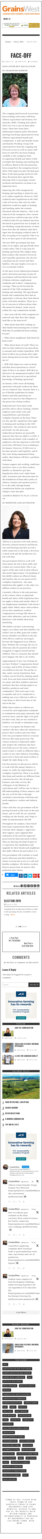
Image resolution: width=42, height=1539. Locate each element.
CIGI (5, 1407)
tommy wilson (22, 61)
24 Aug (33, 1276)
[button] (7, 19)
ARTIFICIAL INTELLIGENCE (12, 1381)
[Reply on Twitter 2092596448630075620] (10, 1235)
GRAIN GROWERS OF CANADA (13, 1437)
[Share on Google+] (28, 885)
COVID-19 (22, 1407)
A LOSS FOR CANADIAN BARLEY (26, 1056)
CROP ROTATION (24, 1415)
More (13, 914)
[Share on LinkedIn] (38, 885)
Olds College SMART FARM (27, 1454)
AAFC (5, 1364)
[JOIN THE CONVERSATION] (8, 1031)
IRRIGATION (27, 1445)
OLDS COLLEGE (8, 1454)
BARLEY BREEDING (9, 1386)
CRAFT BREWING (21, 1411)
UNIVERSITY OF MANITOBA (12, 1466)
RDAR (21, 1458)
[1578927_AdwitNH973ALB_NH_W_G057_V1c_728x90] (21, 25)
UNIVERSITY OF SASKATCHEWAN (14, 1471)
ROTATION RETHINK (12, 1113)
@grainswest (25, 1182)
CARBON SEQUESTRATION (12, 1403)
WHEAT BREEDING (9, 1479)
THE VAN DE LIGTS (12, 1124)
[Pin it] (31, 885)
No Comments (34, 61)
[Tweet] (25, 885)
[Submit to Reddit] (35, 885)
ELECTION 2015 (12, 901)
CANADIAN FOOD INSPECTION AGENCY (16, 1394)
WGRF (25, 1475)
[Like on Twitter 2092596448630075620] (20, 1235)
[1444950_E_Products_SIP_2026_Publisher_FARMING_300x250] (21, 1005)
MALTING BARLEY (28, 1449)
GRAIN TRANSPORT (26, 1441)
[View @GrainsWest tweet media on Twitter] (25, 1196)
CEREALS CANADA (31, 1403)
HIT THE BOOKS (14, 940)
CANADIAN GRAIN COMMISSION (14, 1398)
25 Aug (33, 1242)
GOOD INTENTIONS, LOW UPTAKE (17, 1102)
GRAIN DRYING (8, 1432)
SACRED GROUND (11, 1107)
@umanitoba (29, 1299)
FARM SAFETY (27, 1420)
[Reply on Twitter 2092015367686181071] (10, 1304)
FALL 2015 (19, 41)
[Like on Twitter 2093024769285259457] (20, 1202)
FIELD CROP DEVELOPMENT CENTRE (15, 1428)
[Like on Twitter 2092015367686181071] (20, 1304)
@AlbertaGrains (15, 1196)
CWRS (5, 1420)
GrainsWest (14, 1181)
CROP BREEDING (9, 1415)
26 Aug (33, 1209)
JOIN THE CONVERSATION (24, 1027)
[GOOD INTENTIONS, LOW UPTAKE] (21, 1086)
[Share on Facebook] (22, 885)
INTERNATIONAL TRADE (11, 1445)
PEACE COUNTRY (9, 1458)
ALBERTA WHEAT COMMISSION (13, 1377)
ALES (29, 1377)
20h (32, 1182)
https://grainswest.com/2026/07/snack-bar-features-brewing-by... (25, 1295)
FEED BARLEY (7, 1424)
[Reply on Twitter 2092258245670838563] (10, 1268)
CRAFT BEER (7, 1411)
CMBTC (13, 1407)
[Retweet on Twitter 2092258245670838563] (14, 1268)
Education (15, 1420)
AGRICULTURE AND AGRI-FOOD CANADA (17, 1369)
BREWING (6, 1390)
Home (8, 41)
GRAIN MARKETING (9, 1441)
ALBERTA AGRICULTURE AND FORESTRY (16, 1373)
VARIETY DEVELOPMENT (11, 1475)
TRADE (5, 1462)
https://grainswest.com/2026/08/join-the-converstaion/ (24, 1192)
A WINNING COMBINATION (14, 1119)
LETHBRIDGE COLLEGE (11, 1449)
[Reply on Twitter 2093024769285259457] (10, 1202)
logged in (18, 974)
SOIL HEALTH (31, 1458)
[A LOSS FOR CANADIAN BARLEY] (8, 1059)
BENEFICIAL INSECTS (27, 1386)
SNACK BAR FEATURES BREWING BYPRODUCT (27, 1045)
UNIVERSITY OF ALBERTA (20, 1462)
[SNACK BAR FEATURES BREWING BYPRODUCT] (8, 1047)
